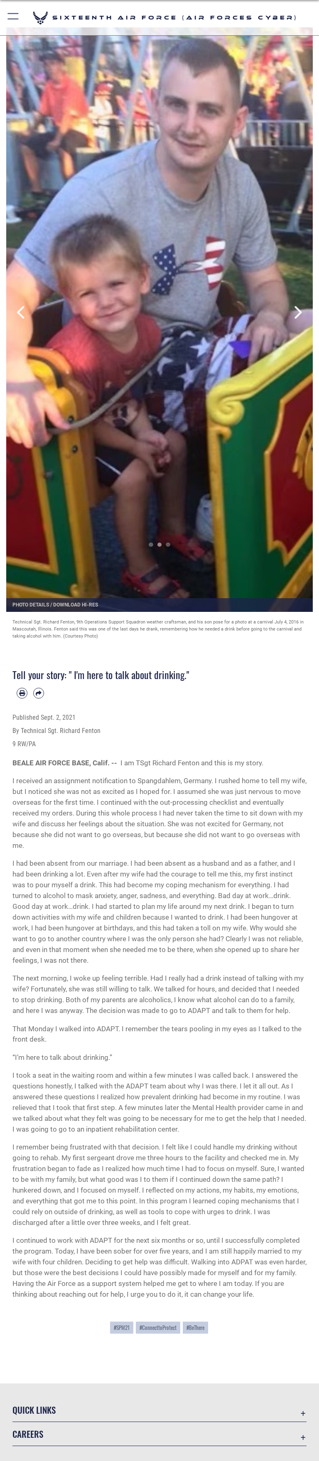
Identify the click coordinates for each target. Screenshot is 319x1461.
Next (297, 312)
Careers (27, 1433)
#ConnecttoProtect (158, 1328)
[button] (13, 17)
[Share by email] (38, 693)
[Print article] (22, 693)
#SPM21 (122, 1328)
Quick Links (34, 1409)
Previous (21, 312)
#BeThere (195, 1328)
